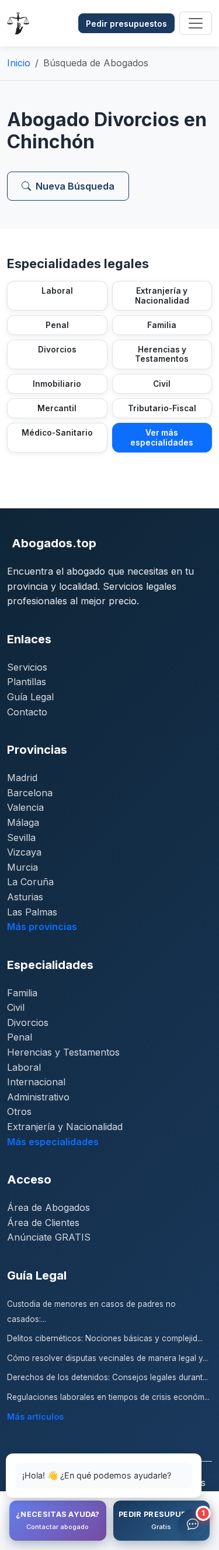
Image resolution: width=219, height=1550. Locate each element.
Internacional (36, 1082)
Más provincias (42, 926)
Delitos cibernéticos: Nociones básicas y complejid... (105, 1338)
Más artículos (35, 1416)
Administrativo (38, 1097)
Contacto (27, 712)
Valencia (25, 807)
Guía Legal (30, 697)
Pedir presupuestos (126, 23)
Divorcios (27, 1022)
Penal (19, 1037)
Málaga (23, 822)
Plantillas (26, 681)
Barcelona (30, 793)
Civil (16, 1007)
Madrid (22, 777)
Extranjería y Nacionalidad (65, 1126)
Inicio (18, 63)
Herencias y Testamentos (63, 1052)
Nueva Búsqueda (75, 186)
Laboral (24, 1067)
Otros (19, 1111)
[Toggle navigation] (195, 23)
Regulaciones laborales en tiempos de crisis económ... (108, 1397)
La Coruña (30, 882)
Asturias (25, 897)
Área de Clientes (43, 1222)
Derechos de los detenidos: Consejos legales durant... (107, 1377)
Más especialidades (53, 1142)
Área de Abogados (48, 1207)
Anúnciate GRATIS (49, 1237)
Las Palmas (32, 912)
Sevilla (21, 837)
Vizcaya (24, 852)
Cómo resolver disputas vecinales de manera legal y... (107, 1358)
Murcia (22, 867)
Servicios (27, 667)
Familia (22, 993)
